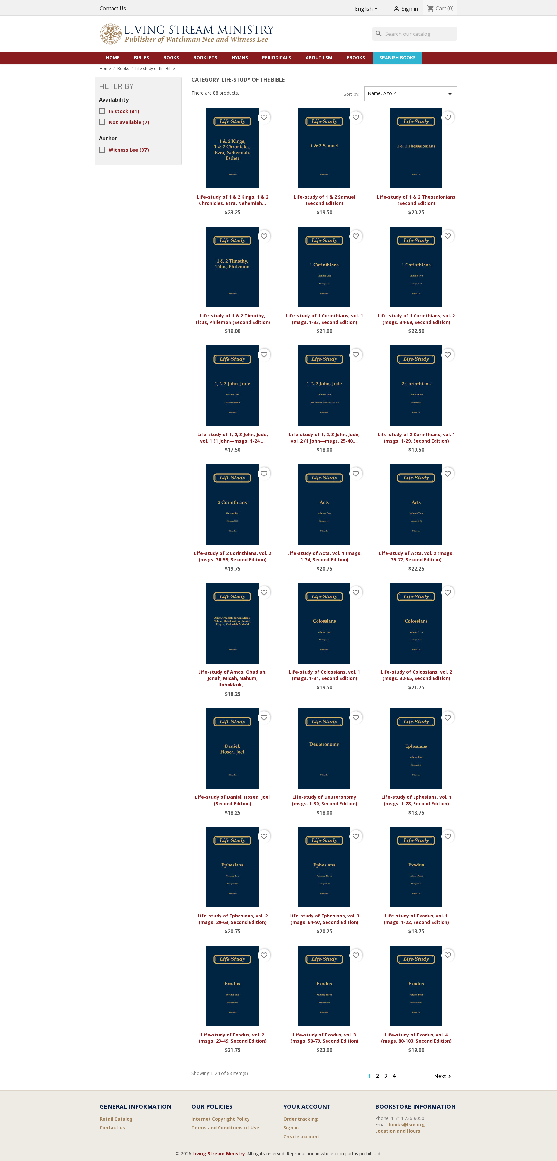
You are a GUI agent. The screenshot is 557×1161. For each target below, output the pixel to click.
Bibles (141, 58)
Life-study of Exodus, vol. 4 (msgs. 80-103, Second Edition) (416, 1038)
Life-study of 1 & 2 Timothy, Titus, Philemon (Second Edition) (232, 319)
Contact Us (113, 8)
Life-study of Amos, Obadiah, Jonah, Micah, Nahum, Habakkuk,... (232, 678)
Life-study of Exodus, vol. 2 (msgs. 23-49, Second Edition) (233, 1038)
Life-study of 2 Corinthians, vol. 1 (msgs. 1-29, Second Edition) (416, 437)
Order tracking (300, 1119)
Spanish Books (397, 58)
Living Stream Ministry (218, 1153)
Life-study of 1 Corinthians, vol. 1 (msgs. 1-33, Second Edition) (324, 319)
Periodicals (276, 58)
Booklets (205, 58)
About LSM (319, 58)
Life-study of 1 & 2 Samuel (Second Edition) (324, 200)
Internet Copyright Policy (220, 1119)
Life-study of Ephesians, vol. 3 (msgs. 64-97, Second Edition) (324, 919)
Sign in (291, 1128)
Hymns (240, 58)
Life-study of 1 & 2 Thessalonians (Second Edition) (416, 200)
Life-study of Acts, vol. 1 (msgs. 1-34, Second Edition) (324, 556)
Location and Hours (397, 1131)
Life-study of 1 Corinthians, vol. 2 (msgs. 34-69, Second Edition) (416, 319)
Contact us (112, 1128)
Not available (129, 122)
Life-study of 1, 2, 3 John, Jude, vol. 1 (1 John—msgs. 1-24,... (232, 437)
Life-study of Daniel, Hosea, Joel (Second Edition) (232, 800)
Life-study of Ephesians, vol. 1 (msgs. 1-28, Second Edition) (416, 800)
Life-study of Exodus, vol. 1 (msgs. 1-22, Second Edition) (416, 919)
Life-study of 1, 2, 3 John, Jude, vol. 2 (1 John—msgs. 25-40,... (324, 437)
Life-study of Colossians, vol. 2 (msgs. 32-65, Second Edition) (416, 675)
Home (113, 58)
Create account (301, 1137)
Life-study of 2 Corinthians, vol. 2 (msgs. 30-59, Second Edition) (232, 556)
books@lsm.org (407, 1124)
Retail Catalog (116, 1119)
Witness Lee (129, 149)
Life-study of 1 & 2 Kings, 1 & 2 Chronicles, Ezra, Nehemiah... (232, 200)
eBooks (356, 58)
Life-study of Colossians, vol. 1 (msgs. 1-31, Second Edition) (324, 675)
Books (171, 58)
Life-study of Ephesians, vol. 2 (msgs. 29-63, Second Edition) (233, 919)
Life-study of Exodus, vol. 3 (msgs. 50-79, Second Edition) (324, 1038)
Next (444, 1076)
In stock (124, 111)
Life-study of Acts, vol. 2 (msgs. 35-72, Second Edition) (416, 556)
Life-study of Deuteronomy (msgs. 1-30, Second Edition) (324, 800)
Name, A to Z (411, 94)
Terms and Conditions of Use (225, 1128)
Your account (307, 1106)
